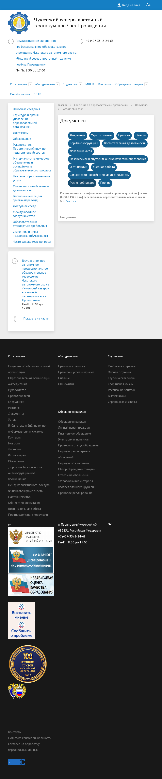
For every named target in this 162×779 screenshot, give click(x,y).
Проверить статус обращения (78, 445)
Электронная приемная (73, 439)
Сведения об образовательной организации (101, 105)
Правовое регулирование (75, 493)
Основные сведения (26, 109)
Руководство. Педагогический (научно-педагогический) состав (30, 148)
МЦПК (89, 84)
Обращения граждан (129, 84)
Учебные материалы (122, 366)
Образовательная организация (29, 378)
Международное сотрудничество (24, 214)
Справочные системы (122, 402)
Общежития (66, 384)
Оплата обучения (119, 372)
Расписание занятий (121, 390)
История (14, 408)
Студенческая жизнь (121, 378)
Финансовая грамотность (25, 491)
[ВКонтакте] (111, 524)
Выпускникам (117, 396)
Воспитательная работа (24, 509)
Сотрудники (16, 402)
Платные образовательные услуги (31, 178)
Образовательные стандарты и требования (30, 224)
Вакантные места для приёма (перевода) (27, 198)
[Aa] (148, 5)
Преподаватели (19, 396)
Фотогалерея (17, 455)
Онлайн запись (20, 94)
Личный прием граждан (74, 427)
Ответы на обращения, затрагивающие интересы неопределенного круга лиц (76, 481)
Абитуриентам (45, 84)
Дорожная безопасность (25, 467)
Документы (20, 133)
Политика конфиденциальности (29, 738)
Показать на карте (36, 318)
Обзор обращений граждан (76, 469)
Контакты (104, 84)
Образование (22, 139)
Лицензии (14, 449)
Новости (14, 443)
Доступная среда (24, 206)
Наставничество (19, 497)
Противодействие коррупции (28, 514)
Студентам (70, 84)
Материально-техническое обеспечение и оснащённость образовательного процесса (32, 164)
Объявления (16, 461)
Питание (64, 378)
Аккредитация (17, 384)
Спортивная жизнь (120, 384)
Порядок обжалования (73, 463)
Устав (12, 419)
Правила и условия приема (76, 372)
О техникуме (18, 84)
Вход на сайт (130, 5)
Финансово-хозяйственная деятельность (31, 188)
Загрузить (71, 201)
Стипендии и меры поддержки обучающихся (30, 234)
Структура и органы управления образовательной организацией (26, 121)
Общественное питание (24, 503)
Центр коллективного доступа (29, 485)
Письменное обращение (74, 433)
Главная (62, 105)
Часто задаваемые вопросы (32, 241)
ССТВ (37, 94)
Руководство (17, 390)
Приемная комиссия (71, 366)
